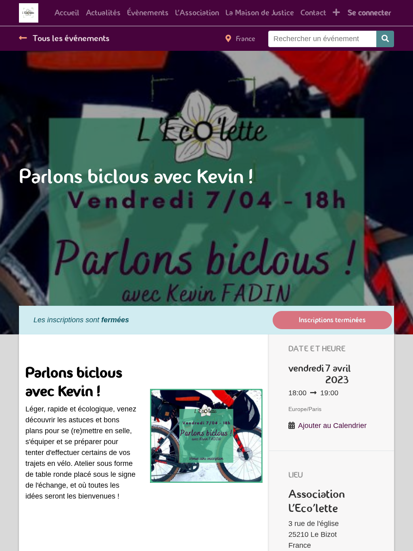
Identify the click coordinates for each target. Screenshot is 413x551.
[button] (336, 13)
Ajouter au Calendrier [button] (332, 426)
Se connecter (369, 13)
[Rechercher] (385, 39)
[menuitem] (67, 13)
